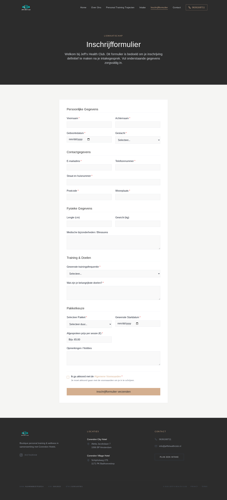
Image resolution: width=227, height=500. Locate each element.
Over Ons (96, 7)
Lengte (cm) (73, 217)
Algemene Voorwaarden (107, 376)
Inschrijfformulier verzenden (114, 391)
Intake (142, 7)
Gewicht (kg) (122, 217)
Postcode (73, 190)
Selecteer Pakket (77, 317)
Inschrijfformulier (159, 7)
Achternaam (122, 118)
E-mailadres (74, 161)
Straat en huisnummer (79, 176)
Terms (205, 486)
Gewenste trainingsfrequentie (83, 266)
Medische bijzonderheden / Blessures (87, 232)
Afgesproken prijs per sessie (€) (85, 333)
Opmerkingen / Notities (79, 348)
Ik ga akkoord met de (96, 376)
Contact (177, 7)
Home (83, 7)
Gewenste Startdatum (128, 317)
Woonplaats (122, 190)
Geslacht (121, 133)
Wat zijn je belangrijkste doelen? (85, 283)
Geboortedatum (76, 133)
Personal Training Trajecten (120, 7)
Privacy (194, 486)
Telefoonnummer (125, 161)
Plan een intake (169, 457)
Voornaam (73, 118)
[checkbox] (68, 377)
